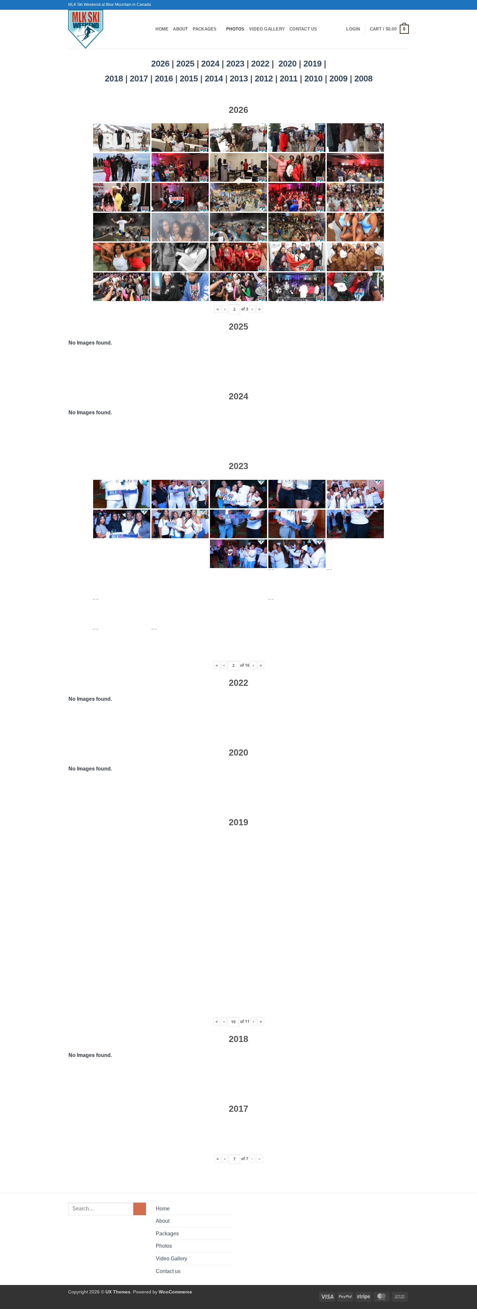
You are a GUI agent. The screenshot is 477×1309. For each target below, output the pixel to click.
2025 (185, 63)
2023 (235, 63)
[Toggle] (230, 1233)
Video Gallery (267, 29)
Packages (205, 29)
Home (161, 29)
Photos (235, 29)
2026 (160, 63)
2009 (339, 78)
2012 (265, 78)
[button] (353, 29)
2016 (165, 78)
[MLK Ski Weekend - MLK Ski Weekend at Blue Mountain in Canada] (102, 29)
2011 (290, 78)
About (180, 29)
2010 (314, 78)
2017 (140, 78)
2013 (240, 78)
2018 (115, 78)
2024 (210, 63)
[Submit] (139, 1209)
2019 (313, 63)
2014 (215, 78)
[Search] (148, 29)
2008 (363, 78)
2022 (260, 63)
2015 (190, 78)
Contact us (303, 29)
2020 (287, 63)
